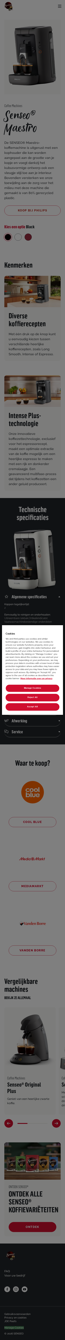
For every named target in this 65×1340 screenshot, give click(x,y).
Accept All (32, 707)
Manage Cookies (32, 688)
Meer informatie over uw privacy (36, 678)
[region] (32, 670)
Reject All (32, 697)
